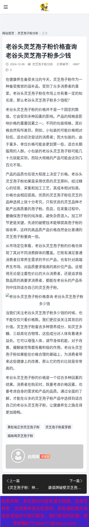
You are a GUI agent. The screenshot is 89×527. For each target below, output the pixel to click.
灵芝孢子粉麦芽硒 (58, 427)
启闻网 (33, 456)
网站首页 (8, 33)
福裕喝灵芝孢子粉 (20, 435)
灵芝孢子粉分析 (28, 33)
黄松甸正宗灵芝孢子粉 (23, 427)
